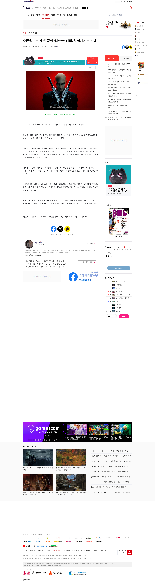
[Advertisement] (14, 32)
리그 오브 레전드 (121, 281)
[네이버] (28, 538)
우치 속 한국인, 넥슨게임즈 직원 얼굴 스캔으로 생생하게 (119, 95)
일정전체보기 (119, 268)
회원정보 (96, 551)
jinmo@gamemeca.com (34, 255)
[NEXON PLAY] (79, 538)
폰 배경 (139, 55)
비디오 (34, 33)
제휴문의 (32, 551)
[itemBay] (99, 538)
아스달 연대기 (141, 42)
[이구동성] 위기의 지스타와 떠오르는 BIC (118, 107)
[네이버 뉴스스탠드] (54, 545)
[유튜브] (28, 545)
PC (29, 33)
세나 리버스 (140, 36)
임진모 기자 (39, 244)
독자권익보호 (69, 551)
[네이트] (58, 538)
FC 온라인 (119, 285)
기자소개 (103, 551)
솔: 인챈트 (140, 26)
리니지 (118, 301)
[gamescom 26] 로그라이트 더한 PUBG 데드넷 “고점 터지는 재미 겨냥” (111, 466)
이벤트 (107, 162)
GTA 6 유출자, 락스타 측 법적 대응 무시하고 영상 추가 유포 (119, 83)
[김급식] (48, 541)
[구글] (38, 538)
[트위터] (35, 545)
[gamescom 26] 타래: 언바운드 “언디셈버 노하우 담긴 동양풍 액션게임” (111, 471)
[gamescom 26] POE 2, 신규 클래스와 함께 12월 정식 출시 (119, 112)
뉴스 (24, 33)
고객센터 (88, 551)
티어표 (139, 49)
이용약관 (48, 551)
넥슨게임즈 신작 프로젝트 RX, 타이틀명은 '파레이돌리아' (119, 118)
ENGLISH (53, 46)
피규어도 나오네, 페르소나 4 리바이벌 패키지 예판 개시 (111, 451)
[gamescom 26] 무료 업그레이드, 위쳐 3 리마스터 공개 (119, 77)
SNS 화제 (125, 58)
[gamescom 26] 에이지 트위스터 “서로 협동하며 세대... (99, 438)
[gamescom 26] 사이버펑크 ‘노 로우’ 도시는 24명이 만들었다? (111, 482)
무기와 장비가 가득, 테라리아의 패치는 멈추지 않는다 (119, 71)
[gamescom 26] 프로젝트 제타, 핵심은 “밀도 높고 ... (77, 438)
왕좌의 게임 (140, 29)
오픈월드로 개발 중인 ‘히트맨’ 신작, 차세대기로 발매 (45, 261)
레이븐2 (139, 39)
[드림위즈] (127, 538)
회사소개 (25, 551)
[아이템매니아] (38, 541)
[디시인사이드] (99, 541)
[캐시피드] (89, 541)
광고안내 (40, 551)
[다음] (48, 538)
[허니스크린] (58, 541)
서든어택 (118, 304)
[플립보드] (79, 541)
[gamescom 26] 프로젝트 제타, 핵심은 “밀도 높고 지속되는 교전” (111, 461)
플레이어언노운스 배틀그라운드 (125, 295)
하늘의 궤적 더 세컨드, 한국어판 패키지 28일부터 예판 (111, 456)
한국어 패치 (140, 52)
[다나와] (89, 538)
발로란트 (118, 288)
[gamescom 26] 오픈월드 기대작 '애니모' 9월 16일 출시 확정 (111, 492)
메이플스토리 (120, 291)
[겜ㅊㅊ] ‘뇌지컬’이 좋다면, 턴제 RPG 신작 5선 (119, 65)
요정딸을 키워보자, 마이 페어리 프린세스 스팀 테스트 (119, 89)
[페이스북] (43, 545)
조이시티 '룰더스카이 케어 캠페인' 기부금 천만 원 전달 (46, 264)
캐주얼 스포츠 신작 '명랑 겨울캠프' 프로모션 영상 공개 (46, 267)
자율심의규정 (79, 551)
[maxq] (118, 538)
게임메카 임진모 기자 (29, 46)
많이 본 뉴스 (111, 58)
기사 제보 (90, 243)
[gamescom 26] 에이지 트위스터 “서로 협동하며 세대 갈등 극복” (111, 477)
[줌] (69, 538)
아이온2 (118, 308)
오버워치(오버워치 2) (122, 298)
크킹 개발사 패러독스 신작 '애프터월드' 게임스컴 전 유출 (119, 101)
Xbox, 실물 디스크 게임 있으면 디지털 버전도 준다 (109, 487)
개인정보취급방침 (58, 551)
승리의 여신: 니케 (142, 45)
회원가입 (123, 1)
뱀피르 (139, 32)
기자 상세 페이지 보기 (86, 262)
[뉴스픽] (69, 541)
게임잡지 (108, 205)
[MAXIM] (108, 538)
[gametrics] (28, 541)
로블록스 (118, 311)
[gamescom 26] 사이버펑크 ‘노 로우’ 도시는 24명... (121, 438)
